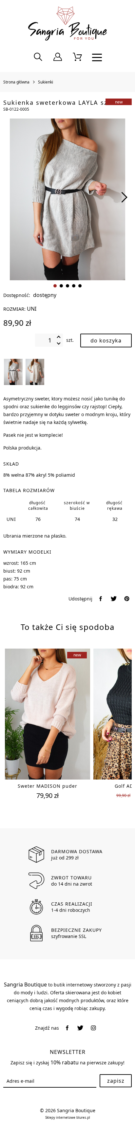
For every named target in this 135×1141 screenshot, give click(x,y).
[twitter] (114, 598)
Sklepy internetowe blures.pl (67, 1117)
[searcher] (38, 57)
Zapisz (116, 1080)
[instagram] (93, 1027)
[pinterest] (127, 598)
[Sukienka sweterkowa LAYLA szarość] (13, 372)
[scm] (77, 57)
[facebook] (101, 598)
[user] (58, 57)
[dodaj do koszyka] (106, 340)
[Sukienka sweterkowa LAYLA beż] (35, 372)
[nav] (97, 57)
